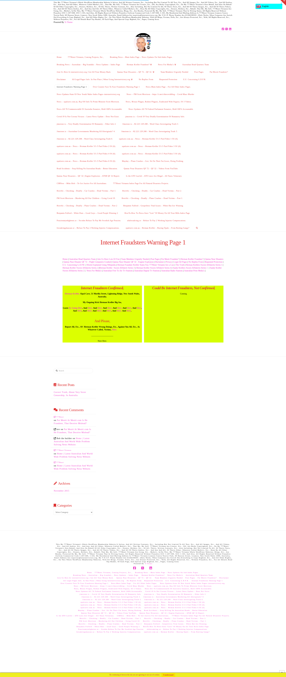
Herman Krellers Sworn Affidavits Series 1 (204, 265)
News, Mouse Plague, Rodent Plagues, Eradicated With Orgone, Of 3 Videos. (108, 589)
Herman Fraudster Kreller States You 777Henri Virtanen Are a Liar (145, 265)
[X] (227, 29)
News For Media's (94, 271)
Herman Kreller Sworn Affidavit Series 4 (153, 268)
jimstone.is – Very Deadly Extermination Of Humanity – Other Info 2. (175, 594)
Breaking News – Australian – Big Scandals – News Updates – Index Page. (106, 575)
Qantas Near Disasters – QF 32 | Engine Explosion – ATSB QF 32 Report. (172, 613)
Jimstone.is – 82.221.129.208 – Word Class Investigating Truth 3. (111, 597)
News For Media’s (175, 575)
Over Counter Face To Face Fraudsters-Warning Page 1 (84, 583)
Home (65, 259)
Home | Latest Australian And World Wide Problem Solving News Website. (72, 441)
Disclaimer (159, 262)
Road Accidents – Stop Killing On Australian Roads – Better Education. (176, 610)
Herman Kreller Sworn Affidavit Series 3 (117, 268)
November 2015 (61, 491)
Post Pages (155, 259)
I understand (168, 675)
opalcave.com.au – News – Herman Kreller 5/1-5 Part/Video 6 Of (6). (174, 607)
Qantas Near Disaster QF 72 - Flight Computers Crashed (87, 262)
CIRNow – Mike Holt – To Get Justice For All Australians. (143, 616)
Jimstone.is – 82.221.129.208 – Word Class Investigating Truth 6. (173, 599)
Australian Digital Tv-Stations (147, 271)
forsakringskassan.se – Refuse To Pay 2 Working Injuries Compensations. (108, 632)
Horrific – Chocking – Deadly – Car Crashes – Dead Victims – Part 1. (111, 618)
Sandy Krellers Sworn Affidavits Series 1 (190, 268)
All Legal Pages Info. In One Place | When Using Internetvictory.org (93, 580)
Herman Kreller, (72, 294)
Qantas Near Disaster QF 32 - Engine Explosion (133, 262)
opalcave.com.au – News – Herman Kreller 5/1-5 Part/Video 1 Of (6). (111, 602)
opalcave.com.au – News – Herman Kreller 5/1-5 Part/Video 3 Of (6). (111, 605)
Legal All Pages (180, 262)
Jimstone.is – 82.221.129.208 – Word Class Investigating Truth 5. (112, 599)
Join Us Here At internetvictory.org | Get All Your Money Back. (85, 578)
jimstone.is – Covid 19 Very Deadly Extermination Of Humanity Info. (111, 594)
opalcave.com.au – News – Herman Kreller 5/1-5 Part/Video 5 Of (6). (111, 607)
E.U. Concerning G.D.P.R (73, 265)
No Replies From (196, 262)
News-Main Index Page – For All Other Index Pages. (134, 583)
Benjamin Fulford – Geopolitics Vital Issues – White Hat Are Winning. (175, 624)
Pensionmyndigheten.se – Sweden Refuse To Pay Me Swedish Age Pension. (111, 629)
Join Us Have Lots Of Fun (108, 259)
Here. (114, 330)
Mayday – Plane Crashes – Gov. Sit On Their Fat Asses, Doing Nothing (109, 610)
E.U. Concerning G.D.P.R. (177, 580)
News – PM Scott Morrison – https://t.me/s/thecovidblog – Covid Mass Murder (109, 586)
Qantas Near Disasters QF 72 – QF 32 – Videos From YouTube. (109, 613)
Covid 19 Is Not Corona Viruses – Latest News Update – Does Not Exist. (177, 591)
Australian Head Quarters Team (82, 259)
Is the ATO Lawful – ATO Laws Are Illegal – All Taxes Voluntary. (85, 616)
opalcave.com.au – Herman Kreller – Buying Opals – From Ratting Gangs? (177, 632)
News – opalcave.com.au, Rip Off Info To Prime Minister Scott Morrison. (179, 586)
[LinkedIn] (230, 29)
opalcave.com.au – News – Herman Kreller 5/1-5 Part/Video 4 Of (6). (174, 605)
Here (129, 308)
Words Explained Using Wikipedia (101, 265)
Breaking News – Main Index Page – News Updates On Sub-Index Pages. (167, 572)
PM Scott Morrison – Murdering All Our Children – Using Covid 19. (109, 621)
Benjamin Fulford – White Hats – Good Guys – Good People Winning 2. (108, 626)
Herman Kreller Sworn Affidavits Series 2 (80, 268)
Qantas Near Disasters (214, 259)
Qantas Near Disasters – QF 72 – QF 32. (134, 578)
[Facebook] (223, 29)
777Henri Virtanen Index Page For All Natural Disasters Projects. (201, 616)
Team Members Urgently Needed (135, 259)
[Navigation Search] (197, 228)
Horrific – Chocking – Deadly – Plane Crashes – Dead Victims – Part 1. (175, 621)
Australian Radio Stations (172, 271)
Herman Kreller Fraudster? (192, 259)
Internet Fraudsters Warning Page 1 (207, 580)
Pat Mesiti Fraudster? (170, 259)
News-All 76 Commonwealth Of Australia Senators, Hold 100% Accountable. (178, 589)
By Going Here (75, 308)
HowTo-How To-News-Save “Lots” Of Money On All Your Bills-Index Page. (176, 626)
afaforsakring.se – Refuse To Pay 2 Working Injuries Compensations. (177, 629)
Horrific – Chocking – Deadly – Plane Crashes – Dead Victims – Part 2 (110, 624)
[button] (283, 3)
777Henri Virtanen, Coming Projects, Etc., (113, 572)
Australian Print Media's (194, 271)
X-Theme (68, 22)
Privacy (169, 262)
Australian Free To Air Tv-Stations (118, 271)
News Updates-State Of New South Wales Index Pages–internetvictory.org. (192, 583)
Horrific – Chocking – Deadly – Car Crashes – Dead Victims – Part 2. (175, 618)
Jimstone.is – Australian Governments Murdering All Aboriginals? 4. (173, 597)
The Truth (180, 265)
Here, (90, 308)
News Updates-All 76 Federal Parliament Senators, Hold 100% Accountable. (109, 591)
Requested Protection (213, 262)
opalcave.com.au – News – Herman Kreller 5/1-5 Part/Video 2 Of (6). (174, 602)
